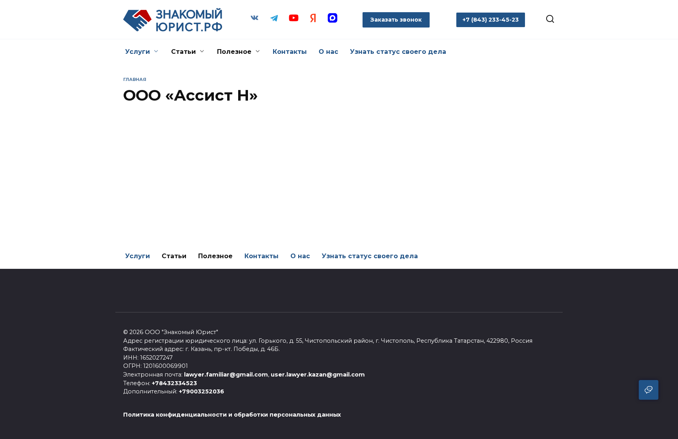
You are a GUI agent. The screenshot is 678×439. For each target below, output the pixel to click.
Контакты (290, 51)
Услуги (137, 51)
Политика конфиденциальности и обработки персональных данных (232, 414)
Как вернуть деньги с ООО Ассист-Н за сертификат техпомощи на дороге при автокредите (179, 214)
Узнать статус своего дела (398, 51)
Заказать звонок (396, 19)
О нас (328, 51)
